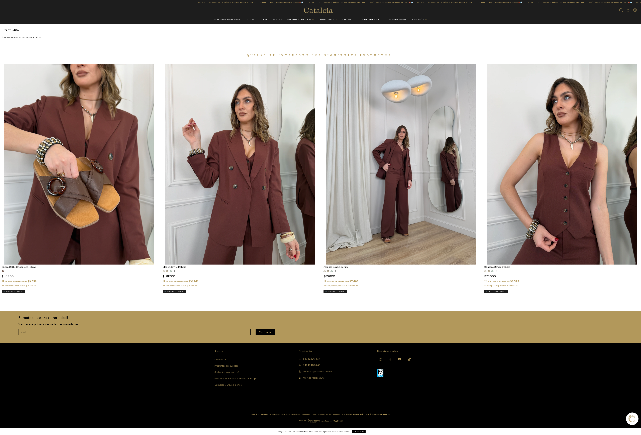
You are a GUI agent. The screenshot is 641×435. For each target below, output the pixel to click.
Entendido (359, 431)
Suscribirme (320, 56)
